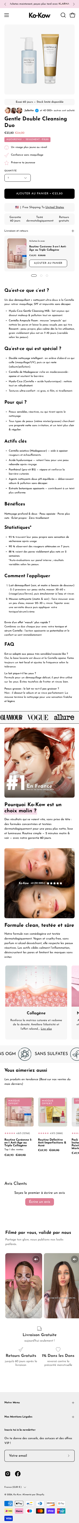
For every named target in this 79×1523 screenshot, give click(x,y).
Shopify (40, 1494)
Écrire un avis (39, 1202)
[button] (63, 15)
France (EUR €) (13, 1487)
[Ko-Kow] (39, 15)
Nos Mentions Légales (18, 1417)
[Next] (74, 4)
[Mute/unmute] (36, 1259)
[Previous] (5, 4)
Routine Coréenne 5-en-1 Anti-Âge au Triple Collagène (18, 1142)
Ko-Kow (17, 1494)
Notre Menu (12, 1402)
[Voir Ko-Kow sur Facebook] (17, 1473)
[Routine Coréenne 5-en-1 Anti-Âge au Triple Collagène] (17, 253)
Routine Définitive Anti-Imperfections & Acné (52, 1142)
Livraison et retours (16, 231)
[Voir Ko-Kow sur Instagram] (7, 1473)
